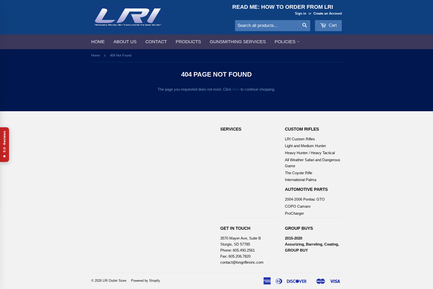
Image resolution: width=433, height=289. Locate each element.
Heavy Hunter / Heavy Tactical (310, 153)
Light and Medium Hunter (305, 146)
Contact (156, 41)
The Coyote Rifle (298, 173)
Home (98, 41)
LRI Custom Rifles (300, 139)
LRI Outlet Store (114, 280)
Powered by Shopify (145, 280)
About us (125, 41)
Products (188, 41)
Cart (332, 25)
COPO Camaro (297, 206)
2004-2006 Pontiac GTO (305, 199)
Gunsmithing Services (238, 41)
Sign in (300, 13)
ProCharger (294, 213)
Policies (286, 41)
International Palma (300, 180)
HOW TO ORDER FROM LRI (297, 7)
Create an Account (327, 13)
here (236, 89)
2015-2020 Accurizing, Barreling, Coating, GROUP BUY (312, 244)
